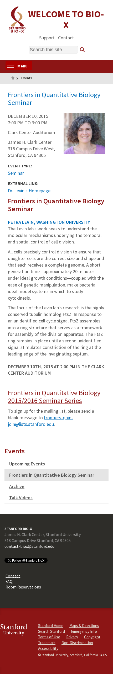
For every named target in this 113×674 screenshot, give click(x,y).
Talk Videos (21, 498)
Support (47, 37)
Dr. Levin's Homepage (29, 191)
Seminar (16, 173)
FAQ (9, 581)
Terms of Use (49, 636)
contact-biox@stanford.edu (29, 546)
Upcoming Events (27, 464)
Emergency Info (84, 631)
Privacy (72, 636)
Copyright (92, 636)
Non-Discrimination (77, 642)
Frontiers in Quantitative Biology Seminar (51, 475)
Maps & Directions (84, 625)
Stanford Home (50, 625)
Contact (66, 37)
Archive (16, 486)
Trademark (46, 642)
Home (13, 78)
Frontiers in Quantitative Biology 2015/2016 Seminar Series (54, 396)
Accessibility (48, 648)
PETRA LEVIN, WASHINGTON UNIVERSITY (49, 222)
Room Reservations (23, 587)
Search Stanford (51, 631)
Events (26, 78)
